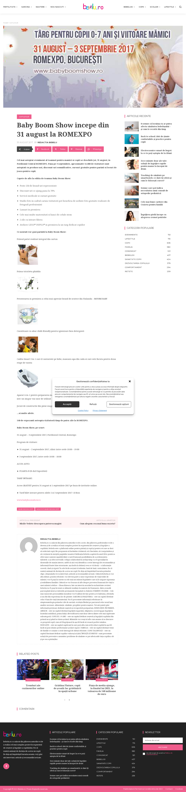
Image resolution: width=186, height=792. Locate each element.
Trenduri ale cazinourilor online (33, 687)
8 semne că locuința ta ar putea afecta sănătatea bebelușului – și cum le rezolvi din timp (156, 126)
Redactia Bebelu (47, 142)
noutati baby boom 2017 (48, 509)
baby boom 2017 (25, 509)
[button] (129, 381)
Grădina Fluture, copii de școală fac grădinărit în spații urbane (67, 688)
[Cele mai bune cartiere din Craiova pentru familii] (132, 203)
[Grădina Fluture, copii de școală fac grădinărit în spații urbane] (67, 669)
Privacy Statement (100, 410)
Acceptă (67, 404)
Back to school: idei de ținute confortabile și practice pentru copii (156, 139)
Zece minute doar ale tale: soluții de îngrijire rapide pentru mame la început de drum (154, 164)
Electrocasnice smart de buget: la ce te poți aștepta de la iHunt (156, 151)
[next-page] (69, 700)
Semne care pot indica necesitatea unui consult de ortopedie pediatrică (154, 191)
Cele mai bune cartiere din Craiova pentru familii (154, 203)
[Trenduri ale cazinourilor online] (33, 669)
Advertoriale (33, 680)
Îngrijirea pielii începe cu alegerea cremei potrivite (154, 216)
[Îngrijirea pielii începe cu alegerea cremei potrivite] (132, 216)
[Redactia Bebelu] (29, 589)
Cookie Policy (83, 410)
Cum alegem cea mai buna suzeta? (97, 523)
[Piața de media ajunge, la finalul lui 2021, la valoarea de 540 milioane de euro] (102, 669)
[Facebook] (6, 766)
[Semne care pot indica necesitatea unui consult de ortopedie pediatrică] (132, 191)
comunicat (14, 23)
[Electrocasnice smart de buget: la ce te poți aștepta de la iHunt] (132, 152)
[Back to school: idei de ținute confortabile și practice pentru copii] (132, 139)
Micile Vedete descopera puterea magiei (40, 523)
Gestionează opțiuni (119, 404)
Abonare (162, 747)
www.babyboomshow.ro (29, 500)
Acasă (5, 23)
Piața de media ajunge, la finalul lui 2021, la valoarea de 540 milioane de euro (102, 689)
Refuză (93, 404)
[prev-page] (64, 700)
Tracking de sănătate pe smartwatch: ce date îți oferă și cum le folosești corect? (156, 178)
